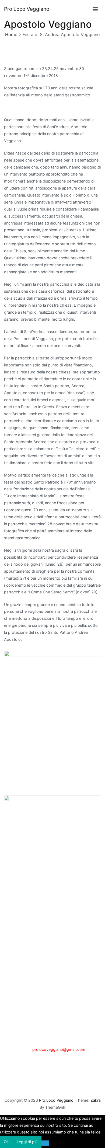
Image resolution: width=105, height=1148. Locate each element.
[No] (45, 1143)
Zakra (95, 1100)
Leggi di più (27, 1141)
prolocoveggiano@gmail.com (58, 1049)
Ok (6, 1141)
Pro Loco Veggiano (26, 9)
